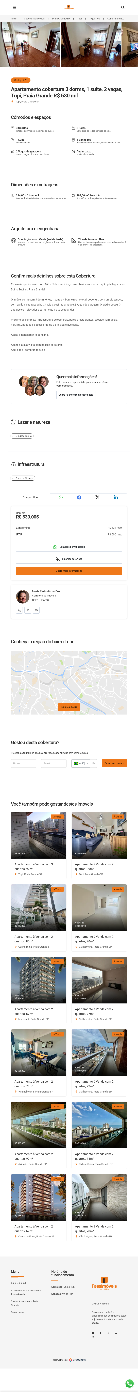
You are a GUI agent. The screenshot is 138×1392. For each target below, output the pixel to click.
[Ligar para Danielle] (19, 610)
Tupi (79, 18)
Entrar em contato (114, 763)
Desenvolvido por (61, 1360)
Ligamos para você (72, 559)
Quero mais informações (69, 570)
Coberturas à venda (34, 18)
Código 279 (20, 80)
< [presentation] (7, 48)
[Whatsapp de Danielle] (27, 610)
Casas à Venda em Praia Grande (24, 1303)
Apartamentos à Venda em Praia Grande (26, 1292)
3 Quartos (94, 18)
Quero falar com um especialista (76, 394)
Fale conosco (18, 1312)
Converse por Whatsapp (72, 546)
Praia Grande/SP (61, 18)
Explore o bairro (69, 707)
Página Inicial (18, 1283)
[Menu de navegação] (15, 7)
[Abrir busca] (122, 7)
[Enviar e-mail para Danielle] (36, 610)
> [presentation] (131, 48)
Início (13, 18)
